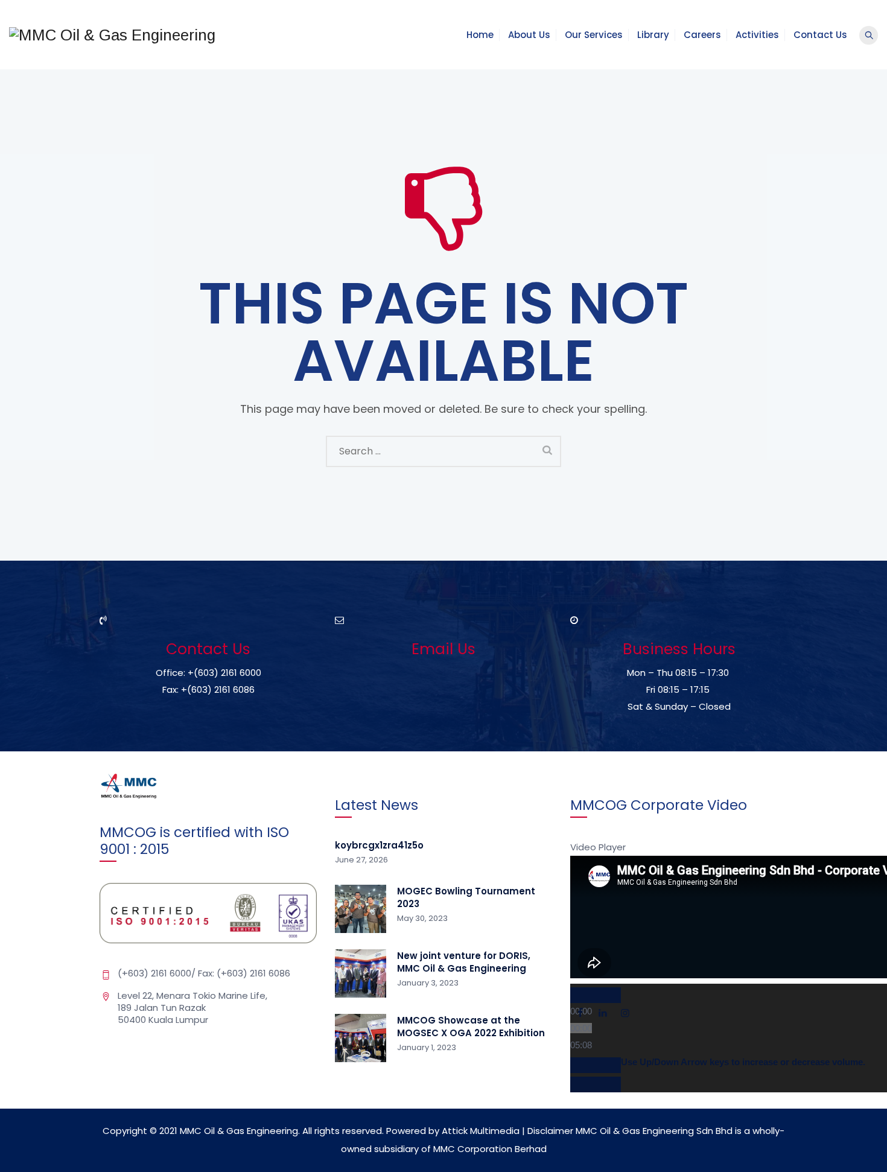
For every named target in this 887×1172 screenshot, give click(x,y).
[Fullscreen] (595, 1084)
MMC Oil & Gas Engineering (239, 1130)
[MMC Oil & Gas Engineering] (112, 34)
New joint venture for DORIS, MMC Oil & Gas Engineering (463, 962)
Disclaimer (550, 1130)
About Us (529, 34)
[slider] (743, 1062)
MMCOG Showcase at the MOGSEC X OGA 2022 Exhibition (471, 1026)
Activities (757, 34)
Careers (702, 34)
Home (480, 34)
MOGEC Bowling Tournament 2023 (466, 897)
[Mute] (595, 1065)
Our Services (594, 34)
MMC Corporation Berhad (490, 1148)
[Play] (595, 995)
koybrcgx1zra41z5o (379, 845)
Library (653, 34)
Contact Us (820, 34)
